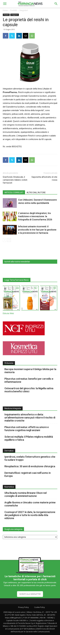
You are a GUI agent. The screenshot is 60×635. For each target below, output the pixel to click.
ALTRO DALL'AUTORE (36, 192)
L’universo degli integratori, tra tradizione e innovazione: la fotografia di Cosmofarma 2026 (35, 216)
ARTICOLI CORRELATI (13, 192)
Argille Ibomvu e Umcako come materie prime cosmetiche (30, 504)
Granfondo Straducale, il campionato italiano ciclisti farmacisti (15, 180)
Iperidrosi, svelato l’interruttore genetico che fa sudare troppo (29, 458)
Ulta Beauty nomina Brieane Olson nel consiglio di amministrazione (25, 494)
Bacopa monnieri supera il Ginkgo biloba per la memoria (30, 371)
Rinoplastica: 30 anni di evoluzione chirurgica (29, 466)
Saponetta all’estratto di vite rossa (44, 178)
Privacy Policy (23, 607)
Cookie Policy (39, 607)
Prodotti (13, 10)
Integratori (24, 10)
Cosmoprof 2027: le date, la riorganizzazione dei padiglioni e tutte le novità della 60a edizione (29, 515)
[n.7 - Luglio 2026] (11, 299)
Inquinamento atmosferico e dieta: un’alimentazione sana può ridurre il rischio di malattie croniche (29, 417)
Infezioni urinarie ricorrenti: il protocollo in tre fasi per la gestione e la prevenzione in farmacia (37, 229)
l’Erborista (8, 363)
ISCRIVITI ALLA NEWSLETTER (30, 594)
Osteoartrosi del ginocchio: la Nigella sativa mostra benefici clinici (28, 390)
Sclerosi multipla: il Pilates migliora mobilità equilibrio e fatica (28, 438)
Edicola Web (8, 313)
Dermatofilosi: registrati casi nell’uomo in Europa (27, 474)
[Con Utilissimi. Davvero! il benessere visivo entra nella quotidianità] (10, 203)
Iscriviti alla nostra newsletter (17, 262)
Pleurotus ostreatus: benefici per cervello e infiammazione (28, 380)
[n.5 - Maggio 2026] (48, 299)
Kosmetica (9, 487)
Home (5, 10)
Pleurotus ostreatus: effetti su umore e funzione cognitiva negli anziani (26, 429)
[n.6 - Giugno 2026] (30, 299)
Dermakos (9, 451)
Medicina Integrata (12, 408)
